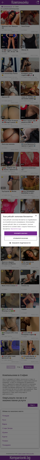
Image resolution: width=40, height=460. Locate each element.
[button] (20, 243)
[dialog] (20, 229)
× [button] (36, 215)
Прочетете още (16, 229)
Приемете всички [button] (20, 233)
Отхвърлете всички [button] (20, 238)
